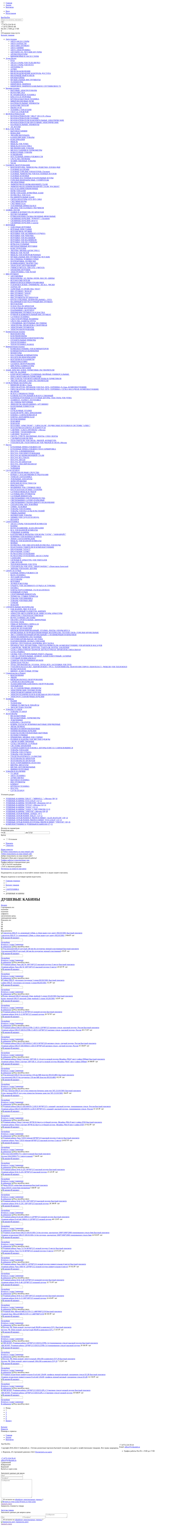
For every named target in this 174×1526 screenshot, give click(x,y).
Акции (8, 5)
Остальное (13, 839)
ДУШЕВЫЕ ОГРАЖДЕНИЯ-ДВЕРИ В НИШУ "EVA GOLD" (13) (32, 820)
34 (56, 799)
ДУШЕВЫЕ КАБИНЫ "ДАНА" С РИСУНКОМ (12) (27, 809)
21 (52, 824)
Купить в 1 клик (7, 944)
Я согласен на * (23, 1499)
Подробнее (5, 942)
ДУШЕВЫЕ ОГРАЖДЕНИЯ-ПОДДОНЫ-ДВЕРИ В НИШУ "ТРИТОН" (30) (37, 822)
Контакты (10, 7)
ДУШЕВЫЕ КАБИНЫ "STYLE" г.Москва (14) (25, 805)
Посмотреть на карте (43, 1452)
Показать (9, 843)
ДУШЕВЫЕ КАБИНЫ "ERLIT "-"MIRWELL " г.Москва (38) (30, 799)
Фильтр (4, 905)
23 (50, 803)
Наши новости (7, 849)
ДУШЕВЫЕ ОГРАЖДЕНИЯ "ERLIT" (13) (23, 816)
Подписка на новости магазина (13, 869)
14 (45, 805)
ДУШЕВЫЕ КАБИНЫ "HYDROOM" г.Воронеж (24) (27, 803)
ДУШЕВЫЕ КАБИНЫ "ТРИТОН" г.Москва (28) (25, 811)
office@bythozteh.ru (132, 1447)
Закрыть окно (6, 1504)
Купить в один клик (27, 1502)
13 (61, 820)
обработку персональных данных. (28, 1499)
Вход (8, 11)
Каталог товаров (7, 35)
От (2, 833)
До (27, 833)
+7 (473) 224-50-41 (8, 1458)
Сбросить (9, 845)
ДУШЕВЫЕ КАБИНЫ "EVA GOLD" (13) (23, 801)
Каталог (4, 1427)
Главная (9, 3)
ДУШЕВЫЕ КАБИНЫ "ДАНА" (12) (21, 807)
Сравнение (19, 944)
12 (41, 801)
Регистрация (11, 13)
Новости (4, 1429)
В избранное (6, 947)
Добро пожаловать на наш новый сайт (16, 854)
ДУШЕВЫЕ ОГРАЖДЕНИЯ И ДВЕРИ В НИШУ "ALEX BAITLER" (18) (35, 818)
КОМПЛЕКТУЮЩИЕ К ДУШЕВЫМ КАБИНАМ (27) (28, 824)
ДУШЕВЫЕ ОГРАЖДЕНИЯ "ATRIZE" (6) (23, 814)
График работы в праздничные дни (15, 860)
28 (47, 811)
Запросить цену (22, 1522)
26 (69, 822)
